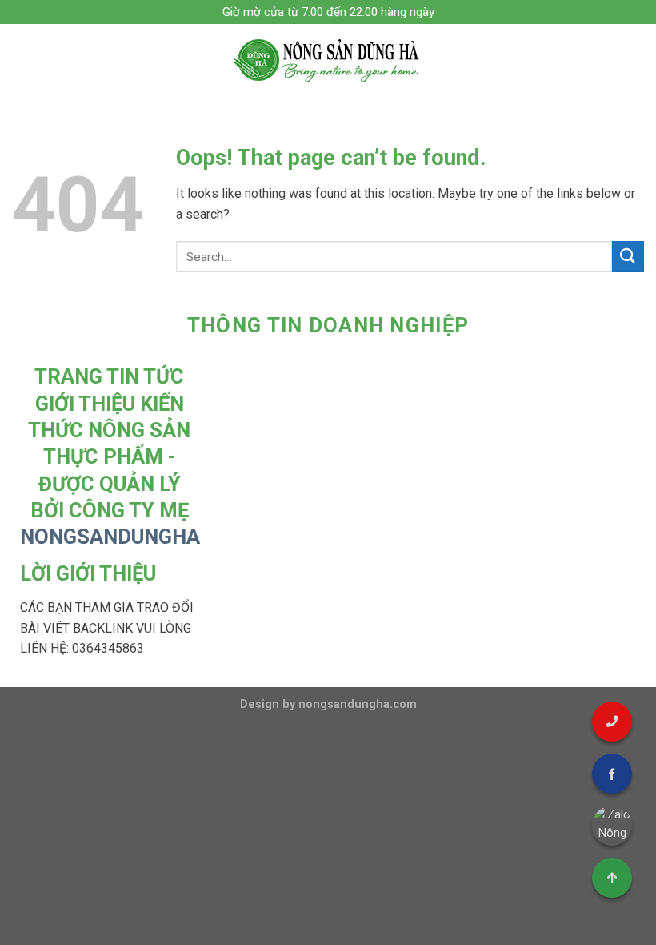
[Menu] (21, 59)
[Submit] (628, 256)
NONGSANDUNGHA (110, 537)
